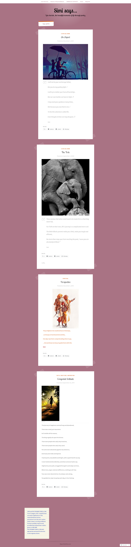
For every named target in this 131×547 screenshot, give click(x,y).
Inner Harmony (44, 1)
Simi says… (65, 10)
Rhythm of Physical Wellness (57, 1)
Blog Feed (87, 1)
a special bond (65, 33)
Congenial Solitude (65, 378)
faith (58, 375)
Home (81, 1)
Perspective (65, 282)
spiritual (65, 278)
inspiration (70, 375)
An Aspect (65, 37)
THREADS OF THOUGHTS (72, 1)
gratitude (63, 375)
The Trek (66, 152)
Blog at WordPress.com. (65, 544)
